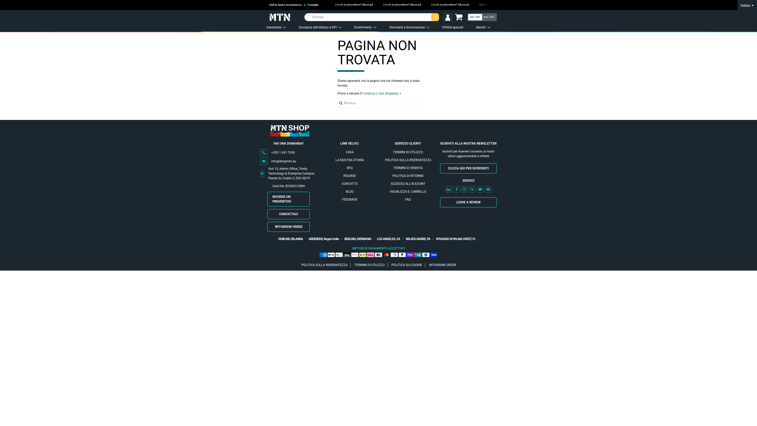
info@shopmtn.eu (283, 161)
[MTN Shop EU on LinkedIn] (449, 189)
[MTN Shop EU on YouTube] (480, 189)
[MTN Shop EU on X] (472, 189)
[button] (459, 17)
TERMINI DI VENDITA (408, 168)
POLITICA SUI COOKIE (407, 265)
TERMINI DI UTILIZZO (408, 152)
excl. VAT (489, 17)
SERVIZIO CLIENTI (408, 143)
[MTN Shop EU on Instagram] (464, 189)
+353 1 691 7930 (283, 152)
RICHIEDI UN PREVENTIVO (281, 199)
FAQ (408, 199)
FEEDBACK (349, 199)
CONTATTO (350, 184)
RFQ (350, 168)
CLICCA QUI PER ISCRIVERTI (468, 168)
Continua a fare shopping (380, 93)
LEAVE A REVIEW (468, 202)
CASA (350, 152)
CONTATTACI (288, 214)
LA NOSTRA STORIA (350, 160)
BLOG (350, 191)
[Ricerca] (435, 17)
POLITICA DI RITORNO (408, 176)
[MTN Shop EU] (280, 17)
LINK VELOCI (349, 143)
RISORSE (349, 176)
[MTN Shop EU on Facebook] (456, 189)
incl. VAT (475, 17)
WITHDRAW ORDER (288, 227)
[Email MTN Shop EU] (488, 189)
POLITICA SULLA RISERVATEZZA (408, 160)
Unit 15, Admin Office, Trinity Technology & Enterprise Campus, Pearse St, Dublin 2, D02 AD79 (291, 173)
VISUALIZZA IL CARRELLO (408, 191)
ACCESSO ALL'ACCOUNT (408, 184)
